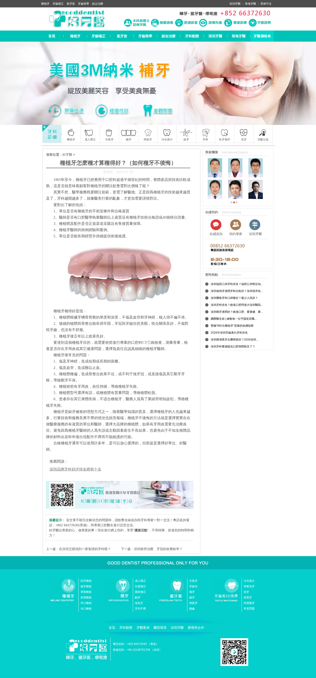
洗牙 (246, 592)
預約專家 (235, 234)
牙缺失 (193, 586)
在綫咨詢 (216, 234)
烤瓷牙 (193, 603)
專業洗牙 (249, 586)
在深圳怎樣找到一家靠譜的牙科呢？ (85, 549)
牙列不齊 (140, 608)
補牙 (192, 592)
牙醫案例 (142, 627)
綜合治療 (97, 3)
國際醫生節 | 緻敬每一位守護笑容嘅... (234, 318)
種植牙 (45, 3)
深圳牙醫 (235, 3)
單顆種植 (86, 592)
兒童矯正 (140, 586)
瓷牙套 (71, 3)
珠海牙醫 (250, 3)
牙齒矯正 (58, 3)
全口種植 (86, 608)
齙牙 (137, 597)
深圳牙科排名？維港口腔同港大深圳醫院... (237, 304)
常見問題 (249, 608)
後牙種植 (86, 586)
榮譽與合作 (196, 627)
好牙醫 (67, 154)
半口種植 (86, 603)
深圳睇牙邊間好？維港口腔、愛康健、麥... (237, 311)
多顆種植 (86, 597)
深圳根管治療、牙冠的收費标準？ (158, 549)
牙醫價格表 (262, 36)
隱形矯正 (140, 592)
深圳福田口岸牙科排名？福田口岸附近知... (237, 284)
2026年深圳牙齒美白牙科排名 (229, 332)
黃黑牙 (248, 597)
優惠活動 (140, 530)
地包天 (139, 603)
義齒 (192, 608)
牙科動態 (192, 36)
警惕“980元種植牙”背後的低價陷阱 (232, 325)
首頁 (51, 36)
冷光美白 (249, 580)
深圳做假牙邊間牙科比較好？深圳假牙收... (237, 291)
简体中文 (266, 3)
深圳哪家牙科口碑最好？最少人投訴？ (234, 298)
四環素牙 (249, 603)
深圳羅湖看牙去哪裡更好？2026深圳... (234, 339)
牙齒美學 (83, 3)
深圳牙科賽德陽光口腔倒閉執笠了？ (233, 346)
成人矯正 (140, 580)
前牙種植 (86, 580)
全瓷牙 (193, 580)
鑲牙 (192, 597)
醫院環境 (160, 627)
